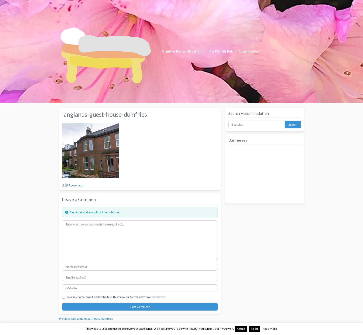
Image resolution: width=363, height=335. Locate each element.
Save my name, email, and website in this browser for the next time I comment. (116, 297)
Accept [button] (241, 328)
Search (293, 124)
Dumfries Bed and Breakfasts (183, 51)
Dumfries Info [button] (248, 51)
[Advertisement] (264, 173)
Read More (270, 328)
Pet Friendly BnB (221, 51)
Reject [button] (254, 328)
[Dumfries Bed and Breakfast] (105, 51)
